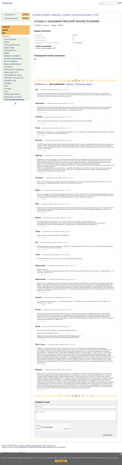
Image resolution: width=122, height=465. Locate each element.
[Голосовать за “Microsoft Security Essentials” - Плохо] (41, 51)
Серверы (8, 83)
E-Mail (6, 42)
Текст (6, 91)
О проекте (21, 445)
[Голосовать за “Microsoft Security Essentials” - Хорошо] (48, 51)
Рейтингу (70, 84)
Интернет (8, 66)
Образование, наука (13, 75)
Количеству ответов (83, 84)
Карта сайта (77, 3)
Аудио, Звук (9, 47)
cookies (26, 457)
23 (68, 80)
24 (72, 80)
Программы (8, 10)
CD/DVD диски (10, 39)
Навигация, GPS (11, 72)
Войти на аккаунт (51, 3)
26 (79, 80)
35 (91, 80)
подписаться (78, 42)
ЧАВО (44, 445)
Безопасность (10, 50)
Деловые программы (13, 58)
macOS (5, 29)
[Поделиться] (61, 25)
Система (7, 88)
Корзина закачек (9, 14)
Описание (46, 25)
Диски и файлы (10, 61)
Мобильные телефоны (14, 69)
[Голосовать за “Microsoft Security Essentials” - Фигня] (37, 51)
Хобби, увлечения (12, 94)
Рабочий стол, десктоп (14, 77)
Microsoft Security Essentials (81, 21)
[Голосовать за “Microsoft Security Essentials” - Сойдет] (44, 51)
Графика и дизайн (12, 55)
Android (5, 26)
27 (83, 80)
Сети (6, 86)
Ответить (43, 98)
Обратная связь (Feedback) (33, 445)
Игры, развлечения (12, 64)
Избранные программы (11, 18)
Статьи (20, 10)
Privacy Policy (51, 445)
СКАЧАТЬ (38, 25)
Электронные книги (13, 97)
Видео (6, 53)
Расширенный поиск (106, 5)
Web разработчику (12, 44)
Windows (6, 36)
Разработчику (10, 80)
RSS (84, 3)
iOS (3, 33)
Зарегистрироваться (65, 3)
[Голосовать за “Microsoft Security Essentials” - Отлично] (51, 51)
